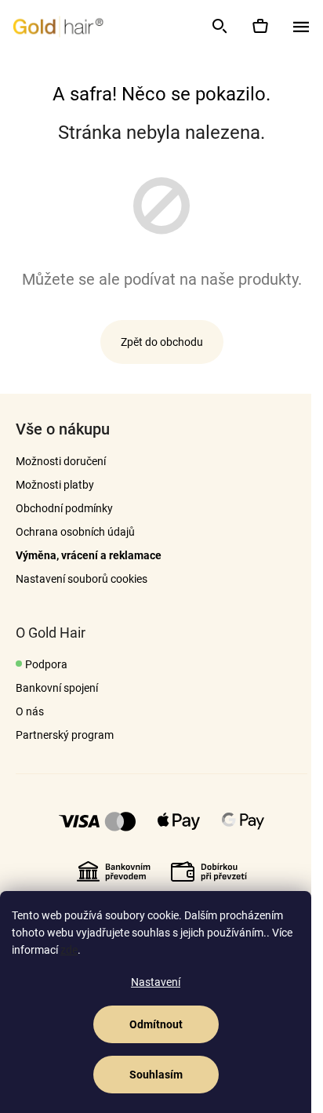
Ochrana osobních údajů (75, 532)
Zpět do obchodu (162, 342)
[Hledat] (218, 26)
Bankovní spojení (57, 688)
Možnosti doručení (61, 461)
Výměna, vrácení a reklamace (89, 555)
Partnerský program (65, 735)
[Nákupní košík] (259, 26)
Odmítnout (156, 1024)
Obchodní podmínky (64, 508)
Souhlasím (156, 1074)
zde (69, 950)
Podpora (46, 664)
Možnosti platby (55, 484)
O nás (30, 711)
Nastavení (155, 982)
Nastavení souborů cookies (81, 579)
